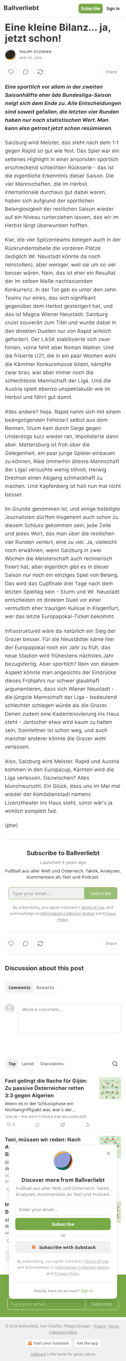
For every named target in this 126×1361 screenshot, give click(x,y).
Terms (114, 1326)
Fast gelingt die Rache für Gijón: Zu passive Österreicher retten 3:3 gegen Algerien (46, 1088)
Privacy (100, 1326)
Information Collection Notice (82, 1267)
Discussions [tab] (51, 1064)
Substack (38, 1354)
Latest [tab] (28, 1064)
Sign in (113, 8)
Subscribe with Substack (67, 1247)
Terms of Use (96, 1261)
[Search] (115, 1064)
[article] (63, 1102)
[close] (108, 1153)
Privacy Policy (66, 1273)
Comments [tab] (19, 987)
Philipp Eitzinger (35, 52)
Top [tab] (12, 1064)
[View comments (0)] (26, 72)
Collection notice (63, 1332)
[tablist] (31, 988)
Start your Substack (51, 1343)
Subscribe (90, 8)
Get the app (87, 1343)
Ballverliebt (74, 1117)
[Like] (11, 72)
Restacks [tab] (45, 987)
